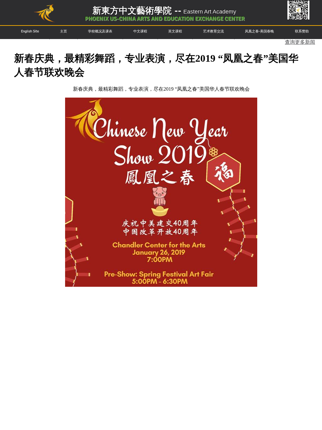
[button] (30, 31)
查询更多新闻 (300, 42)
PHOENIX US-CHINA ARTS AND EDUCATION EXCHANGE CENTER (165, 18)
